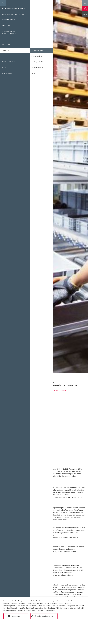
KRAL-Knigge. (60, 391)
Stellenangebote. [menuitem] (37, 56)
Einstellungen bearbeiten (44, 616)
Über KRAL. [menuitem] (6, 45)
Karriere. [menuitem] (6, 50)
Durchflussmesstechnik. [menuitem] (13, 14)
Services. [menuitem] (6, 25)
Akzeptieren (16, 616)
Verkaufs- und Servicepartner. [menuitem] (9, 32)
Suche (85, 3)
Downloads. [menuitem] (7, 73)
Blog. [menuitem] (4, 67)
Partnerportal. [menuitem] (9, 62)
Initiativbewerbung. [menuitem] (38, 67)
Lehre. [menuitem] (34, 73)
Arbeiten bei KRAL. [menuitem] (38, 50)
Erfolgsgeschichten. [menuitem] (38, 62)
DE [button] (84, 14)
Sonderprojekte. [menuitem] (9, 20)
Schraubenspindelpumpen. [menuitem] (14, 8)
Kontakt (85, 8)
